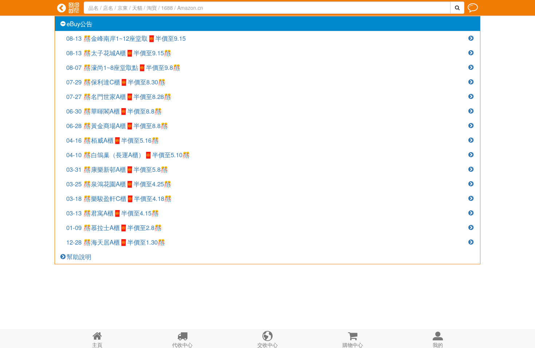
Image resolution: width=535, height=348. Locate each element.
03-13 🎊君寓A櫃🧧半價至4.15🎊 (112, 213)
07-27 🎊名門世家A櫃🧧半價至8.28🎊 (118, 96)
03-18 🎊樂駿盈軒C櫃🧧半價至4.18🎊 (119, 198)
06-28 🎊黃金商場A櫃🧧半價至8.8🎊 (117, 125)
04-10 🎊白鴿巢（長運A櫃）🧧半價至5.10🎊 (128, 154)
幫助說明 (79, 256)
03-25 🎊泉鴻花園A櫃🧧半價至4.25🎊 (118, 183)
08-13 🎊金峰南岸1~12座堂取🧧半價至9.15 (126, 38)
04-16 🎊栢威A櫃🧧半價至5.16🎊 (112, 140)
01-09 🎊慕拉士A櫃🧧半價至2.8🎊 (114, 227)
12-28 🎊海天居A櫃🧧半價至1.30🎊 (115, 242)
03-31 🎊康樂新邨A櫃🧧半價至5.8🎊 (117, 169)
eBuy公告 (79, 23)
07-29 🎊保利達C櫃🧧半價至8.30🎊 (116, 82)
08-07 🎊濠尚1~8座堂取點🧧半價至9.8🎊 (123, 67)
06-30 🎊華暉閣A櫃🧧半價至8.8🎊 (114, 111)
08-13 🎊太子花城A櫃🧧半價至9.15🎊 (118, 52)
